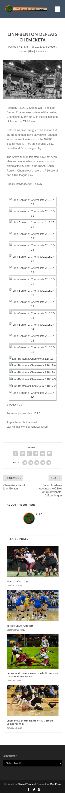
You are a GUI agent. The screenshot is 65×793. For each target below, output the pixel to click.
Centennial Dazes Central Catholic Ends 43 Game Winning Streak (32, 675)
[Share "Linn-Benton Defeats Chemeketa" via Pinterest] (35, 453)
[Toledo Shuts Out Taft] (32, 605)
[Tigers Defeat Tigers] (32, 561)
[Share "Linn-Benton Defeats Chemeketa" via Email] (49, 453)
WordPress (55, 784)
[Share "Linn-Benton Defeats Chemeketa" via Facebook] (15, 453)
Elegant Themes (26, 784)
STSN (24, 46)
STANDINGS (14, 404)
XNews (23, 51)
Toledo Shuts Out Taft (20, 625)
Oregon (52, 46)
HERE (36, 413)
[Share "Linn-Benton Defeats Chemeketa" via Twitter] (22, 453)
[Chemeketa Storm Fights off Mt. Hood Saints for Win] (32, 700)
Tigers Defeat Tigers (19, 581)
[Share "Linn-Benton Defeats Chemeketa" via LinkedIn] (42, 453)
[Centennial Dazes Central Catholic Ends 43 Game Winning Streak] (32, 651)
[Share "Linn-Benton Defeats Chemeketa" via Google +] (29, 453)
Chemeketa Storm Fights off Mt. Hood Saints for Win (30, 722)
